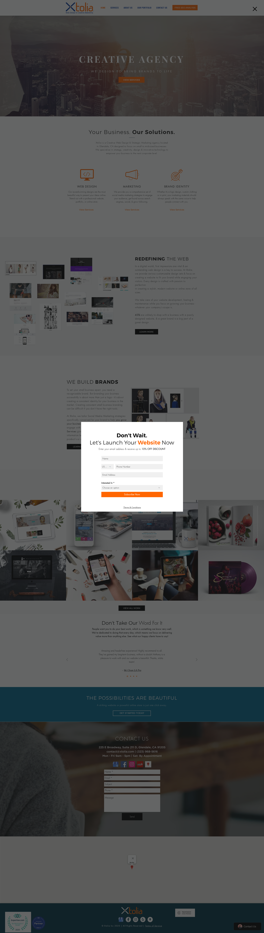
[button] (255, 9)
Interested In (106, 483)
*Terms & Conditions (132, 507)
